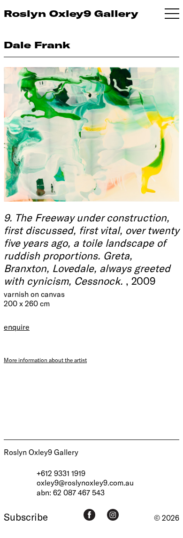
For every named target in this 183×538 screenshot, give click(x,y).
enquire (17, 326)
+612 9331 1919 (61, 473)
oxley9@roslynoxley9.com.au (85, 482)
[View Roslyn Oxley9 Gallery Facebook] (89, 515)
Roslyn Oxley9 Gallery (41, 451)
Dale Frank (37, 44)
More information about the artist (45, 359)
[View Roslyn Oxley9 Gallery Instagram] (113, 515)
